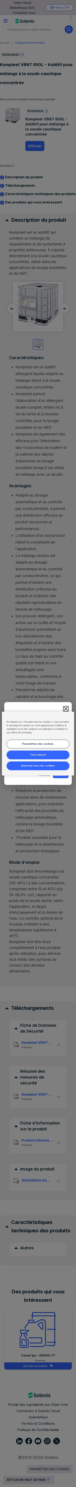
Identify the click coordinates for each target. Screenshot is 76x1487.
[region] (38, 743)
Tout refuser (38, 754)
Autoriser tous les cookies (38, 765)
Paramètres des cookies (38, 743)
